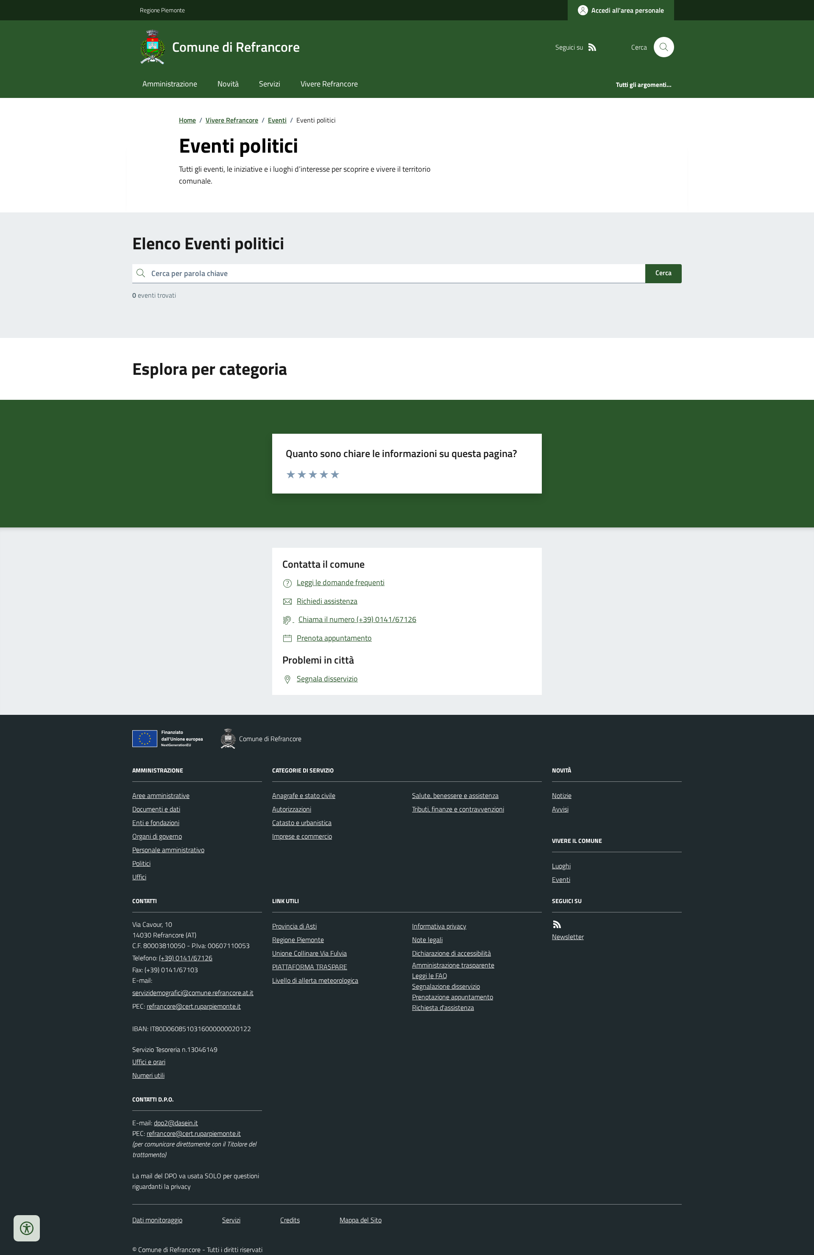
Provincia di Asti (294, 926)
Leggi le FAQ (429, 976)
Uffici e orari (148, 1062)
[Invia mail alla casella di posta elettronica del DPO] (176, 1123)
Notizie (561, 795)
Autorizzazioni (291, 809)
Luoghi (561, 866)
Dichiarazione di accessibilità (451, 953)
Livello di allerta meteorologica (315, 980)
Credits (290, 1220)
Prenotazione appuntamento (452, 997)
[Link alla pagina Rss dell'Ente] (557, 924)
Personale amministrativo (168, 850)
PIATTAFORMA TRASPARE (309, 967)
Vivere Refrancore (329, 83)
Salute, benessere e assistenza (455, 795)
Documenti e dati (156, 809)
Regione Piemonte (162, 10)
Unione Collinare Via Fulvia (309, 953)
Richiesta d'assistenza (443, 1007)
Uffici (139, 877)
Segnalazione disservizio (446, 986)
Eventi (277, 120)
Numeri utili (148, 1075)
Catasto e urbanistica (302, 822)
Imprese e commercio (302, 836)
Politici (141, 863)
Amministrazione (169, 83)
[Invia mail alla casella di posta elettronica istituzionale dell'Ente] (193, 992)
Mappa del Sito (361, 1220)
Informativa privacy (439, 926)
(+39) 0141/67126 (185, 958)
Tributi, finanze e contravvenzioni (458, 809)
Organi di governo (157, 836)
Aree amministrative (161, 795)
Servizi (269, 83)
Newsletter (568, 936)
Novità (228, 83)
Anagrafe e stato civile (303, 795)
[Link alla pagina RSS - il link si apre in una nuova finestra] (592, 47)
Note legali (427, 939)
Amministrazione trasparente (453, 965)
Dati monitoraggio (157, 1220)
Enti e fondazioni (155, 822)
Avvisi (560, 809)
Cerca (663, 273)
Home (187, 120)
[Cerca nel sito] (660, 47)
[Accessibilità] (26, 1228)
